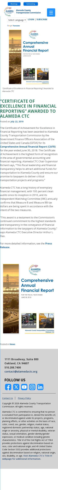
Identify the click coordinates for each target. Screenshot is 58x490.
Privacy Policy (24, 398)
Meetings (14, 4)
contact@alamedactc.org (20, 371)
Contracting (30, 4)
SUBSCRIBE (41, 19)
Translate (16, 26)
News (12, 344)
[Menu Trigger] (51, 12)
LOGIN (31, 19)
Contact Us (7, 398)
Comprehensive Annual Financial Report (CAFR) (28, 146)
